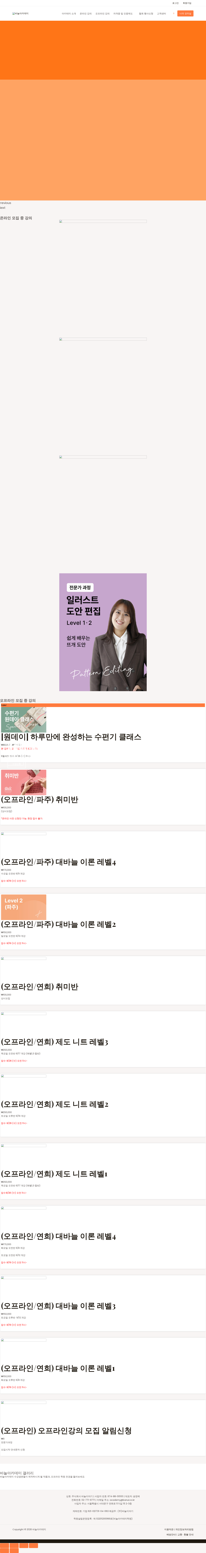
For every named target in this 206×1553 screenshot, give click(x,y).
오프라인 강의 (102, 13)
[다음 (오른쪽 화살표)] (14, 1550)
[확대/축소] (33, 1545)
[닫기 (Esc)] (4, 1545)
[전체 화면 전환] (23, 1545)
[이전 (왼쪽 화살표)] (4, 1550)
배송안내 (171, 1534)
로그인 (175, 3)
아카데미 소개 (69, 13)
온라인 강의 (86, 13)
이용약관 (169, 1529)
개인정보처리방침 (184, 1529)
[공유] (14, 1545)
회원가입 (187, 3)
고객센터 (161, 13)
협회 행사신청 (146, 13)
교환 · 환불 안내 (185, 1534)
